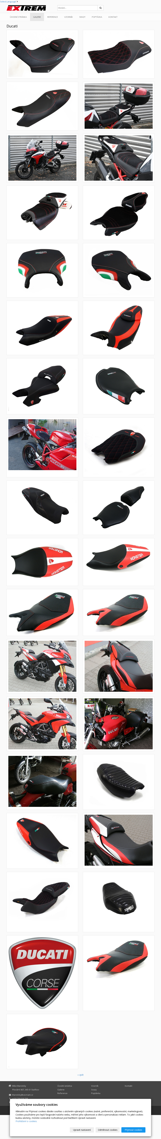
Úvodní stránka (18, 17)
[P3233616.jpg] (118, 508)
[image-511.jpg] (42, 724)
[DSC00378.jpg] (42, 386)
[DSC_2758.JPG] (118, 158)
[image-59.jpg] (118, 724)
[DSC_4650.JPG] (42, 106)
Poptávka (97, 17)
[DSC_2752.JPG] (42, 213)
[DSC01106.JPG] (42, 328)
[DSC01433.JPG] (118, 270)
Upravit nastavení (82, 1129)
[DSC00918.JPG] (118, 213)
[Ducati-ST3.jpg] (42, 508)
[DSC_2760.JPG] (42, 158)
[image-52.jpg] (118, 841)
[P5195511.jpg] (42, 562)
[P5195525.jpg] (118, 562)
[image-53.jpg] (118, 666)
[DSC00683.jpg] (42, 841)
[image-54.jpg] (42, 666)
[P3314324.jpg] (118, 386)
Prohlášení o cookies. (26, 1121)
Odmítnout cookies (107, 1129)
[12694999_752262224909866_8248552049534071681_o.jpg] (118, 782)
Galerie (37, 17)
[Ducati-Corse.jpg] (42, 1041)
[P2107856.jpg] (118, 612)
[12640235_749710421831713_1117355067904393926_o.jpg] (42, 902)
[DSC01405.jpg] (118, 447)
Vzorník (68, 17)
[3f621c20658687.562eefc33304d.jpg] (42, 973)
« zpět (81, 1074)
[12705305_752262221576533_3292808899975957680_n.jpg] (118, 902)
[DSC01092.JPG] (118, 328)
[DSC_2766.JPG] (118, 106)
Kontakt (112, 17)
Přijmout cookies (133, 1129)
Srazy (82, 17)
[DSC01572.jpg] (42, 447)
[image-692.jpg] (42, 612)
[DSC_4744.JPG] (42, 54)
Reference (52, 17)
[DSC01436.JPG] (42, 270)
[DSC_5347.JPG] (118, 54)
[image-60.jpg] (42, 782)
